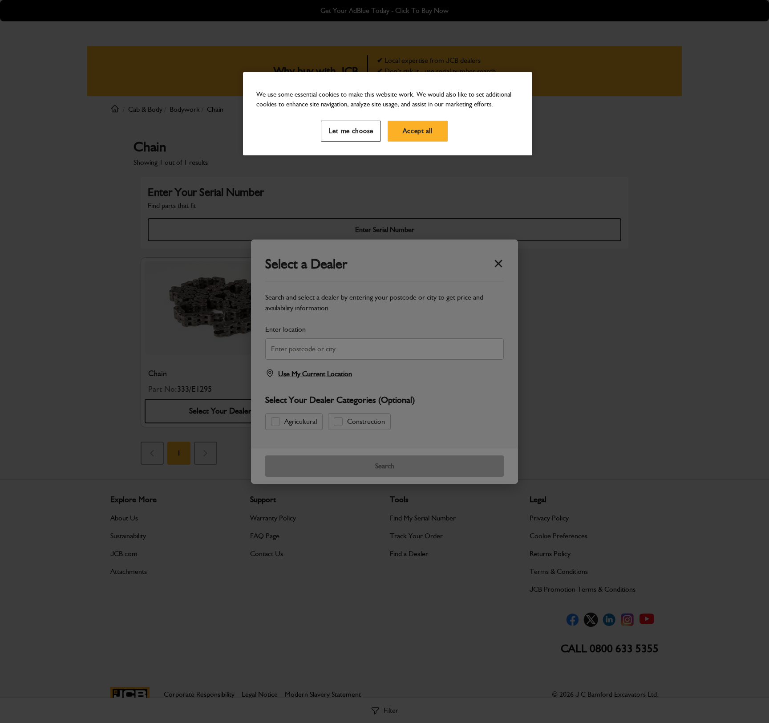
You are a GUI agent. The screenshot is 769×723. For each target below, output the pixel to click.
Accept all (417, 131)
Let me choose (351, 131)
